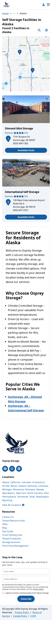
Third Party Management (15, 545)
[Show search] (39, 30)
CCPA (33, 616)
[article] (26, 125)
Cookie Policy (20, 616)
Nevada (40, 489)
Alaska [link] (23, 13)
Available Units (26, 150)
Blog (4, 527)
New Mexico (8, 493)
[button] (26, 64)
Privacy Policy (38, 589)
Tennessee (22, 496)
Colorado (26, 482)
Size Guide (7, 531)
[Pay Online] (43, 4)
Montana (30, 489)
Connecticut (38, 482)
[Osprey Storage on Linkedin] (19, 469)
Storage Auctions (11, 542)
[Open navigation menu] (48, 5)
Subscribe (26, 598)
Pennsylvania (9, 496)
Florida (5, 485)
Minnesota (18, 489)
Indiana (22, 485)
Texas (32, 496)
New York (21, 493)
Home (5, 13)
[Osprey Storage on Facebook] (5, 469)
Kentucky (32, 485)
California (15, 482)
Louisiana (43, 485)
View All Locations (13, 505)
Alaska (5, 482)
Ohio (46, 493)
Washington (42, 496)
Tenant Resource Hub (13, 520)
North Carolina (35, 493)
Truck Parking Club (12, 534)
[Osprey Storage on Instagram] (12, 469)
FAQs (5, 524)
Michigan (7, 489)
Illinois (14, 485)
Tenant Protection (11, 538)
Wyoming (7, 500)
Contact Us (8, 517)
